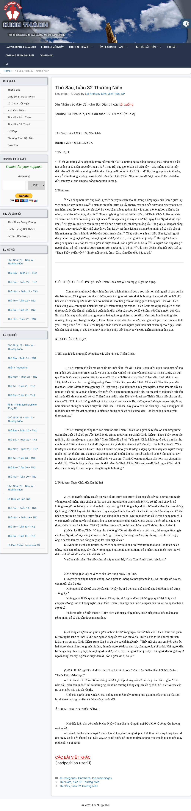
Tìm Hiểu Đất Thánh (145, 46)
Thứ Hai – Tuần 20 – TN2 (22, 476)
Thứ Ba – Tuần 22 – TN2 (21, 309)
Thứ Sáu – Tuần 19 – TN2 (22, 508)
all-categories (68, 778)
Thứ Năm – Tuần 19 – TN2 (22, 517)
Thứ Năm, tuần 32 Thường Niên (79, 781)
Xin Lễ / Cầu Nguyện (20, 235)
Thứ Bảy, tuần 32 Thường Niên (79, 786)
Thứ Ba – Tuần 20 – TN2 (21, 467)
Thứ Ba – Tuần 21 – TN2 (21, 395)
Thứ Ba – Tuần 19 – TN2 (21, 535)
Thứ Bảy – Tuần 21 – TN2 (22, 358)
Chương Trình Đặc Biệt (20, 55)
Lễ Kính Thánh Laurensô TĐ (24, 545)
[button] (186, 23)
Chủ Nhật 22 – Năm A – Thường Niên (21, 347)
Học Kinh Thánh (79, 46)
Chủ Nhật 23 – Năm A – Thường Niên (21, 261)
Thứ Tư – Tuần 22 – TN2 (21, 300)
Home (7, 70)
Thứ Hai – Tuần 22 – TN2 (22, 319)
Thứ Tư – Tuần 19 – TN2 (21, 526)
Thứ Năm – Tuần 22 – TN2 (23, 291)
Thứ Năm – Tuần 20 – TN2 (23, 448)
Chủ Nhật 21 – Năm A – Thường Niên (21, 419)
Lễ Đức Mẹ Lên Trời (19, 498)
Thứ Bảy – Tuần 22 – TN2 (22, 272)
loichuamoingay (102, 778)
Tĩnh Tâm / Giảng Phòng (22, 222)
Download (46, 55)
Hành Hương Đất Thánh (21, 229)
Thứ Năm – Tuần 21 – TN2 (22, 376)
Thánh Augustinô (18, 367)
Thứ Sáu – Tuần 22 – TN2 (22, 282)
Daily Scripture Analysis (21, 46)
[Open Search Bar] (7, 64)
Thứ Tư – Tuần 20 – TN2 (21, 458)
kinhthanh (84, 778)
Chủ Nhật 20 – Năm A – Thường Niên (21, 487)
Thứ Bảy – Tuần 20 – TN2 (22, 430)
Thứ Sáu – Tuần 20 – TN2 (22, 439)
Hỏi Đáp (171, 46)
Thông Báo (14, 89)
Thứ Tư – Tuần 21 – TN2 (21, 386)
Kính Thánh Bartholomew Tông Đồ (22, 406)
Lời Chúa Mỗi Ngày (52, 46)
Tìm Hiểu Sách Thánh (111, 46)
